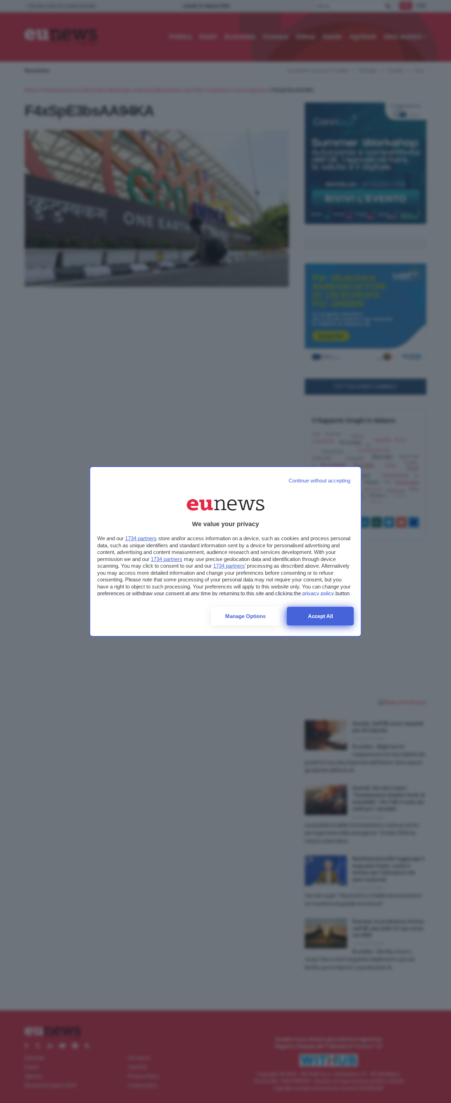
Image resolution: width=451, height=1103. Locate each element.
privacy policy (318, 593)
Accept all (320, 616)
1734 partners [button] (141, 538)
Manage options (245, 616)
